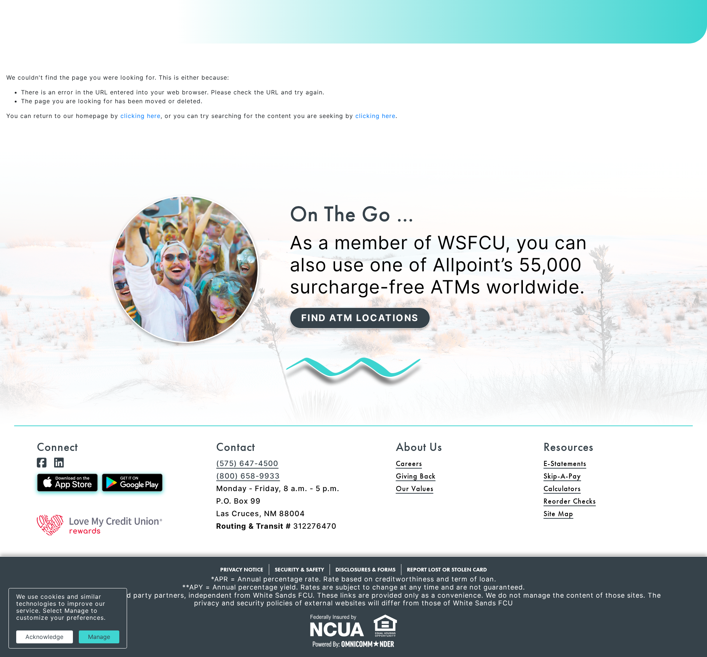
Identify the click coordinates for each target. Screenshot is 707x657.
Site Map (558, 513)
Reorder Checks (598, 500)
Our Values (414, 488)
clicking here (140, 115)
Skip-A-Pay (590, 475)
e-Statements (565, 463)
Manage (99, 636)
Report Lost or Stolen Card (447, 569)
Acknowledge (44, 636)
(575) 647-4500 (247, 463)
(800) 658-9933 (248, 476)
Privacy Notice (241, 569)
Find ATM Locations (360, 317)
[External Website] (99, 525)
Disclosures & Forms (365, 569)
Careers (409, 463)
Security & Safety (299, 569)
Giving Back (416, 476)
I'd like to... (559, 12)
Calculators (562, 488)
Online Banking (642, 12)
